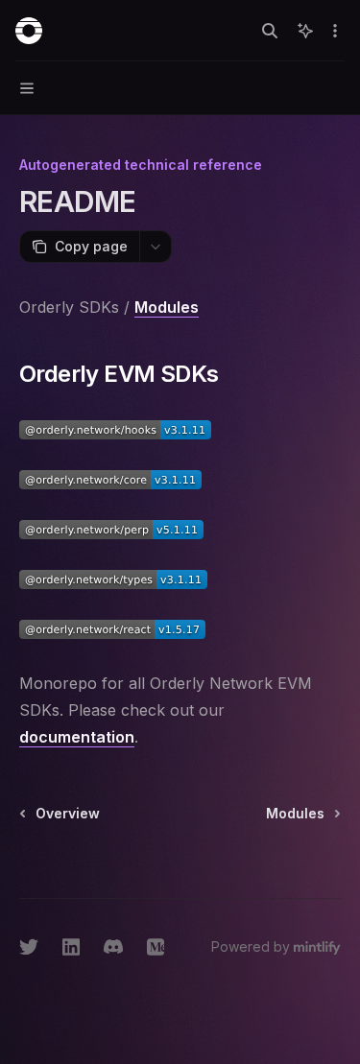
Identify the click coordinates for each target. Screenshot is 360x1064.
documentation (76, 736)
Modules (166, 307)
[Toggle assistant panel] (305, 30)
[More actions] (335, 30)
